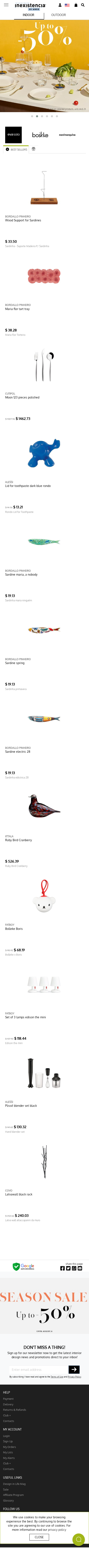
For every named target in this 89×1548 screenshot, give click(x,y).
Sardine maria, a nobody (21, 574)
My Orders (9, 1447)
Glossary (8, 1500)
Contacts (8, 1421)
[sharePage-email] (80, 1268)
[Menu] (6, 3)
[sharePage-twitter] (68, 1268)
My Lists (8, 1452)
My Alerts (9, 1458)
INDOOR (28, 15)
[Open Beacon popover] (78, 1539)
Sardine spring (14, 663)
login (6, 1436)
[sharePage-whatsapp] (74, 1268)
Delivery (8, 1404)
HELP (6, 1392)
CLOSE (39, 1537)
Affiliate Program (13, 1495)
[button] (32, 116)
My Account (12, 1429)
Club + (7, 1415)
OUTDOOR (58, 15)
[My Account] (60, 5)
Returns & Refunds (14, 1409)
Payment (8, 1398)
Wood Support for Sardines (23, 220)
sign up (8, 1441)
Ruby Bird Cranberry (18, 840)
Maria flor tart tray (17, 309)
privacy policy (57, 1529)
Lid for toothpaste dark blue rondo (28, 486)
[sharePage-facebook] (62, 1268)
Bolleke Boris (14, 928)
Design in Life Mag (14, 1483)
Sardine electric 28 (17, 751)
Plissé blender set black (21, 1105)
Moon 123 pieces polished (22, 397)
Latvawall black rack (18, 1194)
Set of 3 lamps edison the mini (25, 1017)
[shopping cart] (76, 5)
